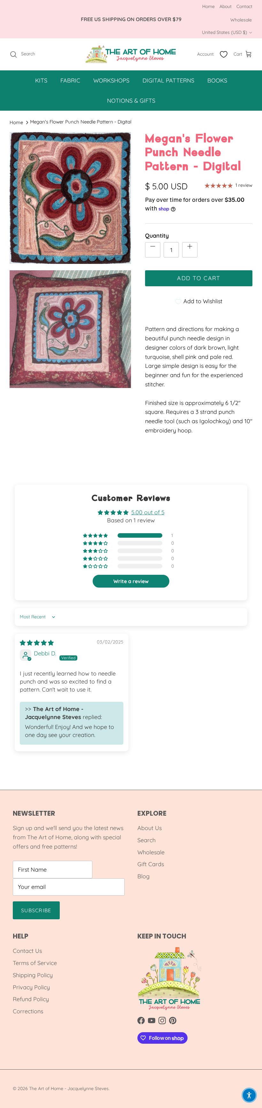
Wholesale (241, 20)
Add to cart (198, 278)
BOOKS (217, 80)
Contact (244, 6)
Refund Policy (31, 999)
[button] (96, 536)
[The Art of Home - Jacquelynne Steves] (131, 54)
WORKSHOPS (111, 80)
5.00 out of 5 (148, 512)
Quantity (157, 235)
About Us (149, 828)
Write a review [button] (131, 581)
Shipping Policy (33, 975)
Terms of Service (35, 963)
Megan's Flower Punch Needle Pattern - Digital (80, 122)
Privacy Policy (31, 987)
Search (146, 840)
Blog (143, 876)
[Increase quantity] (189, 249)
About (226, 6)
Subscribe (36, 910)
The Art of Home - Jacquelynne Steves (69, 1088)
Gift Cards (150, 864)
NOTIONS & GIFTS (131, 100)
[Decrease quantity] (152, 249)
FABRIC (70, 80)
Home (208, 6)
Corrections (28, 1011)
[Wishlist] (223, 54)
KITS (41, 80)
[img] (37, 642)
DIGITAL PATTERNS (168, 80)
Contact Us (27, 950)
